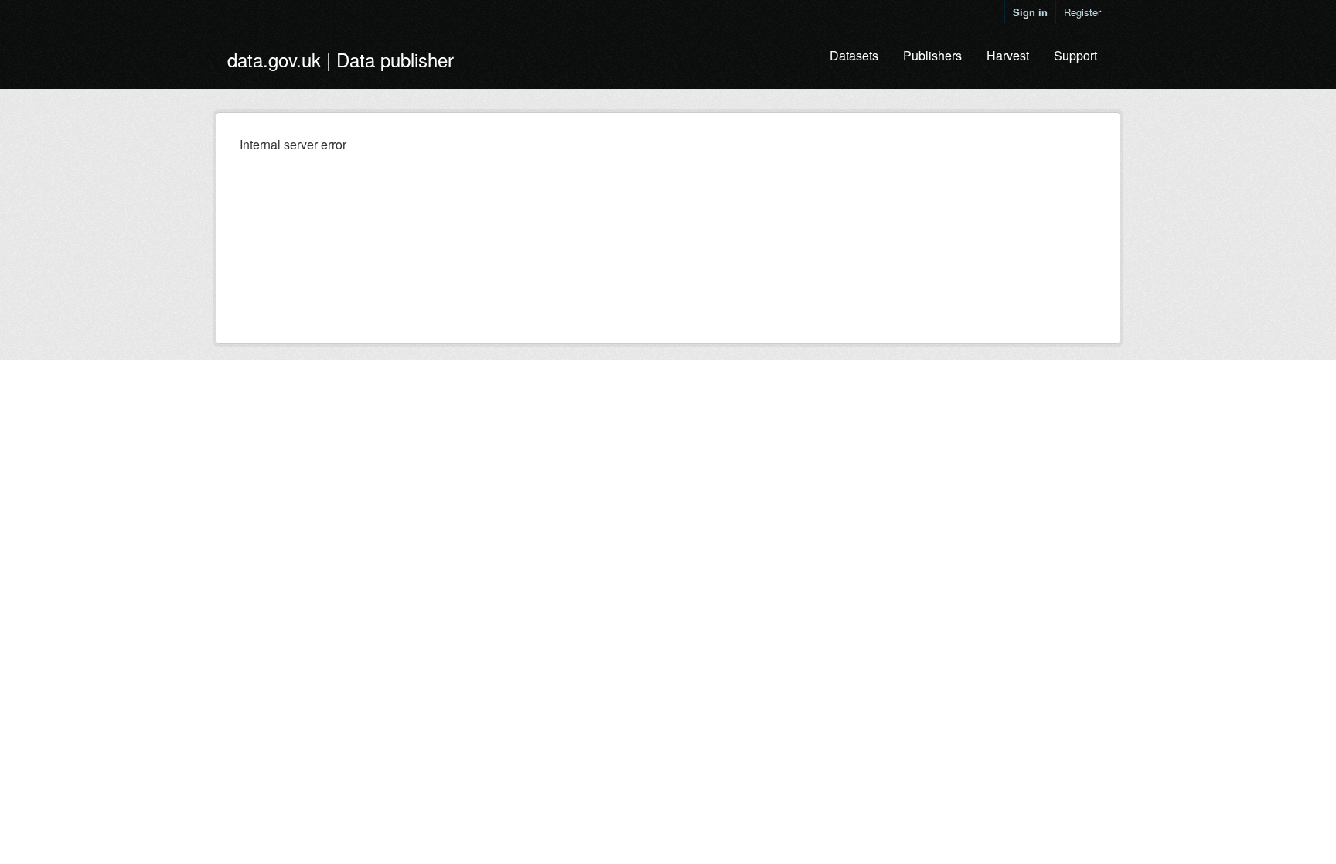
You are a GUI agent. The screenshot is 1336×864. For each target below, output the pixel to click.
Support (1075, 55)
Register (1082, 12)
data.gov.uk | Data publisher (340, 59)
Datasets (854, 55)
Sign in (1030, 12)
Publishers (932, 55)
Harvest (1008, 55)
